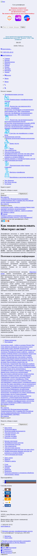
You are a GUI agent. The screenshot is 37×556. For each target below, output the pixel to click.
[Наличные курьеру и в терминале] (8, 490)
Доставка (8, 69)
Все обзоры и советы (7, 212)
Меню (7, 78)
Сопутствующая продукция (13, 160)
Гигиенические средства (12, 136)
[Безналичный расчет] (8, 500)
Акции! (7, 72)
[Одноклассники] (6, 221)
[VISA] (8, 493)
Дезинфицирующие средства (14, 94)
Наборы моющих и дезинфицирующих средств (20, 158)
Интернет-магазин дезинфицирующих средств (17, 531)
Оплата (7, 67)
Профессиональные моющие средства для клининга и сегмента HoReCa (18, 156)
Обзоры (7, 65)
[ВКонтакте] (2, 221)
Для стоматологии (10, 150)
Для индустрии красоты (12, 152)
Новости (7, 63)
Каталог (7, 60)
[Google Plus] (8, 221)
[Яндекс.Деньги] (8, 503)
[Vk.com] (5, 481)
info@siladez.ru (7, 55)
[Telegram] (5, 482)
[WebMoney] (8, 506)
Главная (7, 58)
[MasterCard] (8, 497)
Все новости (5, 197)
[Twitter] (4, 221)
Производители (10, 62)
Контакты (8, 70)
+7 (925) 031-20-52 (7, 52)
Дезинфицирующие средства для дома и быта (19, 153)
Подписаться (23, 193)
